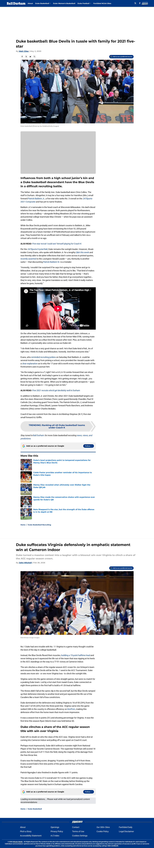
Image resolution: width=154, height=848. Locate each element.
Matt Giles (24, 51)
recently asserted (28, 259)
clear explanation (30, 363)
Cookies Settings (79, 835)
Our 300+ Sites (103, 827)
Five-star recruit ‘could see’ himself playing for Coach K (56, 243)
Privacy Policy (57, 831)
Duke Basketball (35, 809)
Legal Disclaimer (126, 831)
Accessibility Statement (30, 835)
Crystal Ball (37, 249)
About (30, 3)
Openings (55, 827)
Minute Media (18, 842)
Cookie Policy (103, 831)
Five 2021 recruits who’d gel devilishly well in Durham (56, 390)
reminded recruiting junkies (43, 357)
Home (23, 525)
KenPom (71, 709)
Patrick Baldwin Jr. (36, 198)
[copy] (34, 56)
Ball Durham (38, 435)
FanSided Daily (125, 827)
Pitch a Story (25, 831)
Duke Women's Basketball (64, 3)
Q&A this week (82, 252)
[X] (135, 3)
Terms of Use (78, 831)
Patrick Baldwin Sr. (51, 262)
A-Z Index (55, 835)
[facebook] (139, 3)
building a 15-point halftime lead (75, 655)
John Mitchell (25, 563)
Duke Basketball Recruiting (39, 525)
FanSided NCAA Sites (102, 3)
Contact (75, 827)
